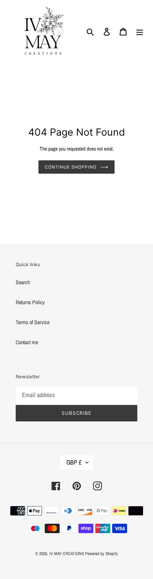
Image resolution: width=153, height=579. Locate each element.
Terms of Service (32, 322)
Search (23, 282)
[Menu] (139, 32)
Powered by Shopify (101, 553)
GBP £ (74, 462)
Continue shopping (70, 167)
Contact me (27, 342)
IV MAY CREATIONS (66, 553)
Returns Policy (30, 302)
